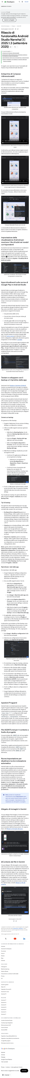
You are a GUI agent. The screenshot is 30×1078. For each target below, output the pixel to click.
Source (2, 953)
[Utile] (15, 29)
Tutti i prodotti (4, 1062)
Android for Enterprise (6, 948)
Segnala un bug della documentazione (10, 1038)
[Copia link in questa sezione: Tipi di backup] (11, 503)
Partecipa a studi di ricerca (7, 1043)
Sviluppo (13, 26)
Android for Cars (5, 991)
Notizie (2, 955)
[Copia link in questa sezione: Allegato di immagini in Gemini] (2, 812)
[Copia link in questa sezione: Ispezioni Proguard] (18, 703)
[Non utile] (18, 29)
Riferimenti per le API (6, 1025)
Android (3, 946)
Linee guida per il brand (16, 1067)
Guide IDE (19, 26)
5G (2, 978)
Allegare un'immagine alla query (15, 829)
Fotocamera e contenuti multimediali (9, 973)
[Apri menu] (2, 2)
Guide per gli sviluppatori (7, 1022)
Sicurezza (3, 951)
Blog (2, 958)
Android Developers (5, 26)
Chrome (3, 1054)
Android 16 (3, 1002)
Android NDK (4, 1029)
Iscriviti (24, 1070)
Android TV (3, 994)
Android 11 (3, 1014)
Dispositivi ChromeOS (6, 989)
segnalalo (19, 339)
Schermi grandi (4, 984)
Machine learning (5, 969)
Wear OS (3, 987)
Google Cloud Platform (6, 1059)
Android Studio (6, 6)
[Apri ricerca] (19, 2)
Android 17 (3, 1000)
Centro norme (10, 336)
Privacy (2, 976)
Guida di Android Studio (6, 1020)
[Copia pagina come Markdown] (15, 47)
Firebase (3, 1057)
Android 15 (3, 1005)
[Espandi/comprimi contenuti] (12, 51)
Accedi (26, 1)
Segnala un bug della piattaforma (9, 1036)
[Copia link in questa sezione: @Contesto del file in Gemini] (26, 862)
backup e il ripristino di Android (18, 385)
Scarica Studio (4, 1027)
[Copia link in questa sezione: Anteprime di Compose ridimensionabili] (15, 76)
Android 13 (3, 1009)
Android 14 (3, 1007)
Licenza (8, 1067)
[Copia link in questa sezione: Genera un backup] (14, 417)
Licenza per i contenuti (18, 928)
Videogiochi (4, 966)
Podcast (3, 960)
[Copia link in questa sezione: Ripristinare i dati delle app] (20, 567)
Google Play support (5, 1040)
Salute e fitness (4, 971)
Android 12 (3, 1012)
